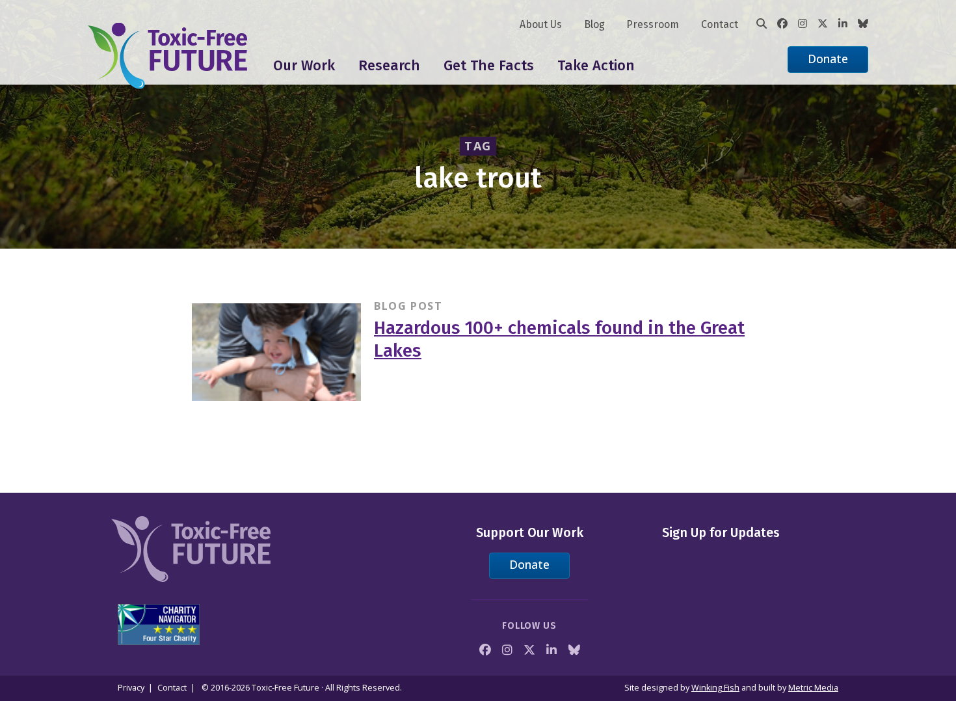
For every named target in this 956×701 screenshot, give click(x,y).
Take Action (596, 65)
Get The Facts (489, 65)
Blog (594, 24)
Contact (719, 24)
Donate (828, 58)
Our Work (304, 65)
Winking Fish (715, 687)
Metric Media (813, 687)
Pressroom (652, 24)
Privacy (131, 687)
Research (389, 65)
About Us (541, 24)
